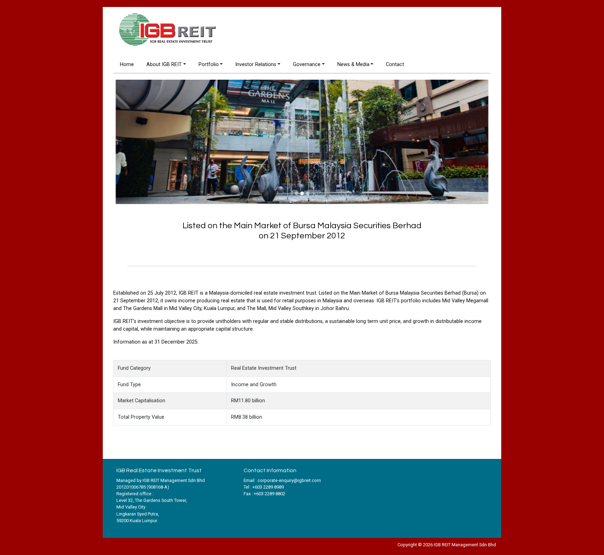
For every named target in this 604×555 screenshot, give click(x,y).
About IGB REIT (164, 64)
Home (127, 64)
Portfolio (209, 64)
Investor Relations (255, 64)
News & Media (353, 64)
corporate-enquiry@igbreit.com (289, 480)
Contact (395, 64)
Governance (307, 64)
